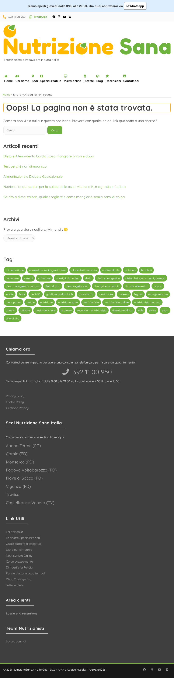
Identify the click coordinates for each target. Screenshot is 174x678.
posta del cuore (45, 310)
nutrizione (46, 302)
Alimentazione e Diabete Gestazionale (33, 176)
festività (36, 294)
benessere (12, 278)
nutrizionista (91, 302)
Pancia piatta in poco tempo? (25, 573)
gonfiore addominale (59, 294)
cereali (28, 278)
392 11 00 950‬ (91, 372)
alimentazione (15, 270)
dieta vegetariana (77, 286)
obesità (10, 310)
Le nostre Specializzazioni (23, 538)
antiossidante (110, 270)
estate (9, 294)
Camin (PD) (17, 453)
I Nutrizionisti (15, 532)
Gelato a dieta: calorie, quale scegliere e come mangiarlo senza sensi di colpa (64, 197)
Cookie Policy (15, 402)
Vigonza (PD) (18, 486)
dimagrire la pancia (106, 286)
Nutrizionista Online (19, 555)
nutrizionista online (116, 302)
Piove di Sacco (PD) (24, 478)
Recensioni (113, 81)
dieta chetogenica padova (22, 286)
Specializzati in (50, 81)
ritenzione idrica (122, 310)
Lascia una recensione (21, 613)
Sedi (35, 81)
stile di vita (12, 318)
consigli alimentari (68, 278)
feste (22, 294)
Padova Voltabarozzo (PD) (31, 470)
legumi (138, 294)
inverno (124, 294)
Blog (99, 81)
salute (152, 310)
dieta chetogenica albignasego (145, 278)
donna (158, 286)
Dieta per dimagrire (19, 550)
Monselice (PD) (20, 461)
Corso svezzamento (19, 561)
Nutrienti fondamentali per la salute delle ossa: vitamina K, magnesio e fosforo (64, 186)
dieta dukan (52, 286)
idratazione (106, 294)
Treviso (13, 494)
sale (140, 310)
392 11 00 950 (16, 16)
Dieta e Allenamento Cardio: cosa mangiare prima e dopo (48, 156)
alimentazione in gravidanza (47, 270)
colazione (44, 278)
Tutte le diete (15, 585)
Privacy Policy (15, 396)
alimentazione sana (84, 270)
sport (165, 310)
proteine (66, 310)
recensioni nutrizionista (92, 310)
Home (8, 81)
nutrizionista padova (147, 302)
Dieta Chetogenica (18, 579)
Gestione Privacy (17, 408)
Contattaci (131, 81)
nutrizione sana (68, 302)
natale (31, 302)
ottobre (25, 310)
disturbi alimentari (136, 286)
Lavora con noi (16, 641)
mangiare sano (158, 294)
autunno (130, 270)
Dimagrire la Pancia (19, 567)
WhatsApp (40, 16)
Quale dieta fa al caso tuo (23, 544)
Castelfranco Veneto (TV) (30, 502)
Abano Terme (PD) (23, 445)
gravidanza (86, 294)
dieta (88, 278)
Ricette (89, 81)
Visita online (72, 81)
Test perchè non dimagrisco (25, 166)
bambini (146, 270)
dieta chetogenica (108, 278)
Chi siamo (22, 81)
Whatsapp (136, 6)
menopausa (13, 302)
